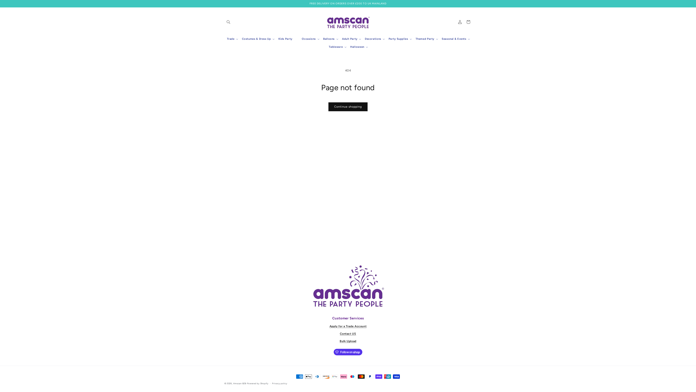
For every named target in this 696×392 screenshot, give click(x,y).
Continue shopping (348, 106)
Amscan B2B (239, 383)
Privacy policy (279, 383)
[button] (228, 22)
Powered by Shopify (257, 383)
